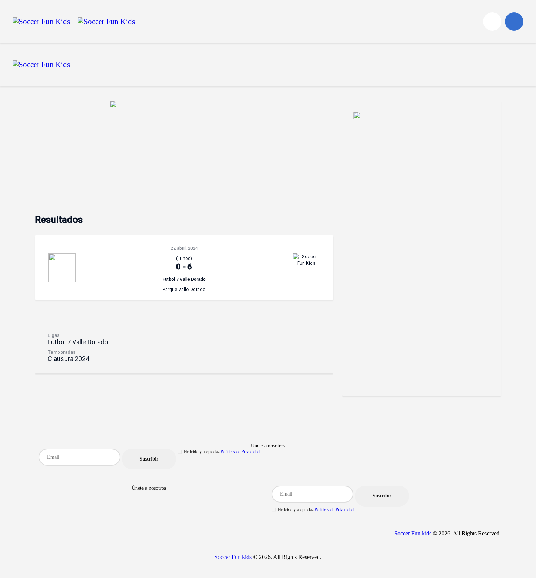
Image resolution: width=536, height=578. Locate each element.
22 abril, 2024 (184, 248)
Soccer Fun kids (412, 533)
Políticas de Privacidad (240, 451)
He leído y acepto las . (222, 451)
